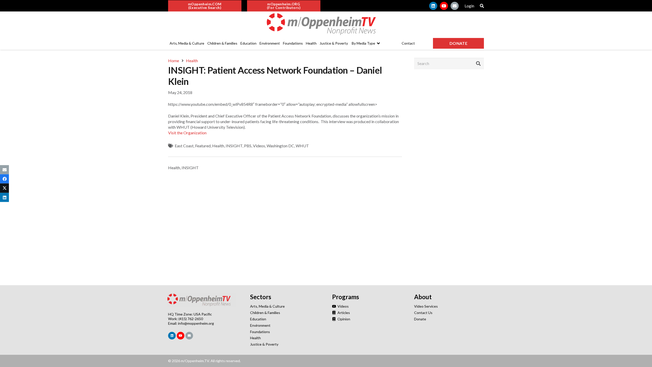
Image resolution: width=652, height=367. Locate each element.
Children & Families (265, 312)
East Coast (184, 145)
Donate (420, 319)
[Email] (455, 6)
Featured (203, 145)
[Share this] (4, 179)
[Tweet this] (4, 188)
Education (258, 319)
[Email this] (4, 169)
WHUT (302, 145)
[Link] (326, 24)
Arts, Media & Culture (267, 306)
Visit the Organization (187, 132)
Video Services (426, 306)
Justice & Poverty (264, 344)
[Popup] (482, 6)
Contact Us (423, 312)
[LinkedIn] (433, 6)
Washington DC (280, 145)
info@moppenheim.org (196, 323)
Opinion (343, 319)
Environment (260, 325)
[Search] (478, 63)
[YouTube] (444, 6)
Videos (259, 145)
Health (218, 145)
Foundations (260, 332)
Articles (343, 312)
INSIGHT (234, 145)
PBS (247, 145)
